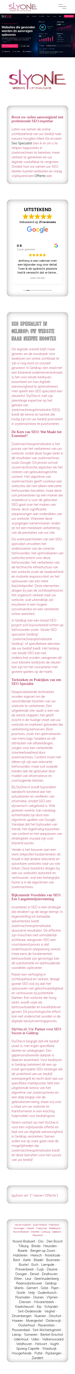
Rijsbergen (53, 1353)
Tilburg (23, 1246)
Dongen (21, 1274)
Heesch (36, 1255)
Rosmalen (22, 1297)
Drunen (38, 1297)
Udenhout (21, 1339)
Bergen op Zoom (42, 1250)
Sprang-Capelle (27, 1348)
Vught (54, 1344)
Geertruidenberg (46, 1278)
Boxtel (23, 1264)
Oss (41, 1241)
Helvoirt (41, 1344)
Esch (34, 1264)
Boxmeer (53, 1260)
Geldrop (51, 1283)
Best (16, 1260)
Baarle (23, 1250)
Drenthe (35, 1231)
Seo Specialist (22, 143)
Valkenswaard (52, 1339)
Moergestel (34, 1320)
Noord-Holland (23, 1224)
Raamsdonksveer (29, 1283)
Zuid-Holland (40, 1224)
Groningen (18, 1228)
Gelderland (54, 1228)
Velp (31, 1292)
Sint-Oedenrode (30, 1311)
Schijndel (51, 1306)
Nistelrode (52, 1255)
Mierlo (19, 1288)
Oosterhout (26, 1325)
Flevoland (37, 1235)
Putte (38, 1353)
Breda (35, 1246)
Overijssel (41, 1228)
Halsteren (20, 1255)
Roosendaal (21, 1330)
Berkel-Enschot (51, 1334)
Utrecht (30, 1228)
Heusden (50, 1246)
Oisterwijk (53, 1320)
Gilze (44, 1288)
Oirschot (55, 1316)
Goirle (21, 1292)
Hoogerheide (22, 1353)
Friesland (54, 1224)
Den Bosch (55, 1241)
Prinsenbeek (24, 1269)
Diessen (25, 1302)
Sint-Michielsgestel (47, 1330)
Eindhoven (50, 1274)
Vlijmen (52, 1297)
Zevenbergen (22, 1316)
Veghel (49, 1311)
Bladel (38, 1260)
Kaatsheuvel (24, 1306)
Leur (28, 1278)
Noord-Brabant (21, 1231)
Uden (35, 1339)
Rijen (55, 1288)
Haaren (17, 1320)
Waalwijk (49, 1348)
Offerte (40, 176)
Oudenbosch (47, 1292)
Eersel (34, 1274)
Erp (39, 1306)
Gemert (32, 1288)
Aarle (27, 1260)
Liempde (47, 1264)
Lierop (16, 1334)
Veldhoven (24, 1344)
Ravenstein (46, 1325)
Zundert (37, 1358)
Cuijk (40, 1269)
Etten (18, 1278)
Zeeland (56, 1231)
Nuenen (40, 1316)
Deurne (52, 1269)
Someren (31, 1334)
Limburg (45, 1231)
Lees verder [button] (37, 278)
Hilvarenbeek (44, 1302)
